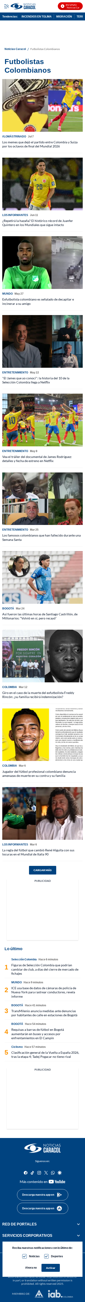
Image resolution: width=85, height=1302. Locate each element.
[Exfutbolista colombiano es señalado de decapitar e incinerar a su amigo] (42, 262)
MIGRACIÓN (64, 16)
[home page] (42, 1148)
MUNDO (7, 293)
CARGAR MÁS (43, 870)
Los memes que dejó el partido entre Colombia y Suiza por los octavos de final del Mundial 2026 (40, 144)
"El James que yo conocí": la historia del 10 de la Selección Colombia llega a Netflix (35, 380)
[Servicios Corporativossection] (78, 1235)
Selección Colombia (24, 959)
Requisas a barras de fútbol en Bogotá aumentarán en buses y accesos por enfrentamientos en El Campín (37, 1034)
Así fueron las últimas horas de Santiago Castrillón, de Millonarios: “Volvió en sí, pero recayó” (40, 616)
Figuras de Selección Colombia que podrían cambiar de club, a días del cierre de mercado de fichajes (44, 969)
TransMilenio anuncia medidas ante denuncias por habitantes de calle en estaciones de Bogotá (44, 1013)
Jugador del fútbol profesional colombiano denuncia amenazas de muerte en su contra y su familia (39, 774)
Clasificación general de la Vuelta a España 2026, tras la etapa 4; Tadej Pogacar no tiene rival (45, 1054)
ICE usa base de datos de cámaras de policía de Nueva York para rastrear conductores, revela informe (43, 992)
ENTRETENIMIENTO (15, 372)
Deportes (57, 1256)
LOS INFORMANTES (15, 215)
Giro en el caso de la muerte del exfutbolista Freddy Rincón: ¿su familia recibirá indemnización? (38, 695)
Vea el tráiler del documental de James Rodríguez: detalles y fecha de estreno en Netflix (37, 459)
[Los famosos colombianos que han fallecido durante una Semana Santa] (42, 498)
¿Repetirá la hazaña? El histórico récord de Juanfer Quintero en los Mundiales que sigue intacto (37, 223)
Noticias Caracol (15, 49)
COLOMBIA (9, 687)
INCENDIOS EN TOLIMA (37, 16)
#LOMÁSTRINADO (14, 136)
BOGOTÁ (8, 608)
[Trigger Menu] (6, 6)
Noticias (34, 1256)
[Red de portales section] (78, 1224)
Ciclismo (17, 1047)
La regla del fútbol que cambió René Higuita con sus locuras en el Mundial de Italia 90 (38, 852)
